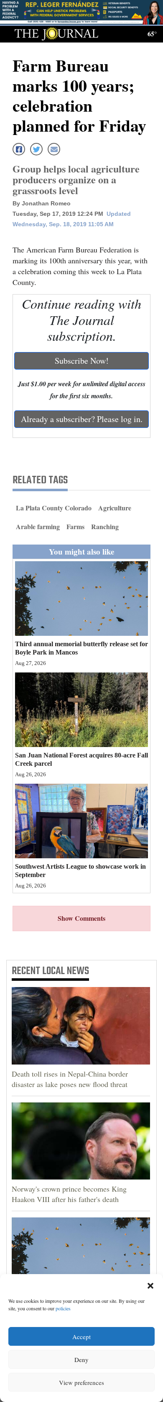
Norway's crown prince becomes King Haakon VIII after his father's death (69, 1194)
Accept (81, 1336)
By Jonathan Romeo (42, 203)
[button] (150, 1284)
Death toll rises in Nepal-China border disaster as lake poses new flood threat (70, 1079)
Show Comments (81, 918)
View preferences (81, 1382)
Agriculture (114, 507)
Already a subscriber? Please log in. (82, 419)
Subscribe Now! (82, 360)
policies (63, 1308)
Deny (81, 1359)
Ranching (105, 526)
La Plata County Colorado (54, 507)
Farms (75, 526)
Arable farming (38, 526)
